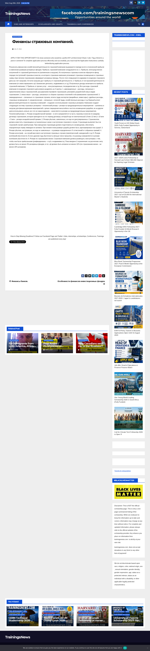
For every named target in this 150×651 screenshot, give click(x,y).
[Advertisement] (57, 164)
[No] (147, 648)
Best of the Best (49, 611)
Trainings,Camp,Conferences (80, 24)
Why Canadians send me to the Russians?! (90, 345)
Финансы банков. (19, 281)
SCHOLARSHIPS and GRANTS (50, 24)
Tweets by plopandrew (122, 471)
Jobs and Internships (24, 24)
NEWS (25, 611)
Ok (125, 648)
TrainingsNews (17, 13)
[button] (139, 24)
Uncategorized (17, 36)
